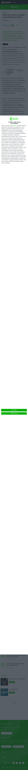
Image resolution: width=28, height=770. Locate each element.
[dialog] (14, 385)
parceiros (14, 125)
